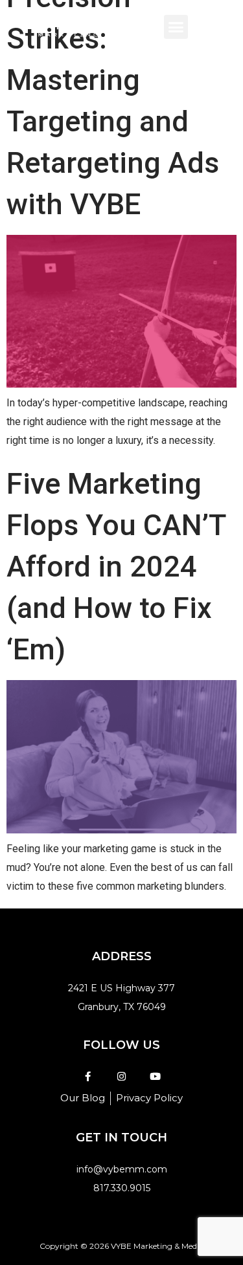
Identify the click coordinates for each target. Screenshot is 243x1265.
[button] (176, 27)
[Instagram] (121, 1076)
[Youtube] (155, 1076)
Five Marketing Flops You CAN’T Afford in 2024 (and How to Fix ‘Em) (116, 566)
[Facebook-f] (88, 1076)
